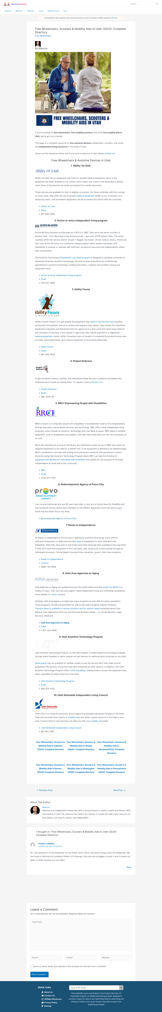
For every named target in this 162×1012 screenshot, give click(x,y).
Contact (44, 563)
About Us (48, 992)
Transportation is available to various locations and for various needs (67, 608)
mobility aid (96, 721)
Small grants (41, 663)
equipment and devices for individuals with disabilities (60, 460)
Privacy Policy (50, 1002)
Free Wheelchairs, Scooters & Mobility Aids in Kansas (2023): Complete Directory (50, 768)
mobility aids (74, 717)
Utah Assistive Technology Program (57, 681)
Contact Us (49, 995)
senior (54, 594)
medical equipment (85, 196)
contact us (109, 153)
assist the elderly (111, 587)
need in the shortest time (102, 322)
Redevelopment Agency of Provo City (58, 518)
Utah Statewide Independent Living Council (61, 728)
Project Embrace (48, 389)
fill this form (97, 382)
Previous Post (44, 790)
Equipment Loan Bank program (75, 257)
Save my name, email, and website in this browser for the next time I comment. (69, 966)
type (79, 541)
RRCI (43, 470)
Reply (129, 867)
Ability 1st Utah (48, 206)
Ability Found (47, 347)
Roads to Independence (52, 559)
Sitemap (47, 1006)
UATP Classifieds (78, 670)
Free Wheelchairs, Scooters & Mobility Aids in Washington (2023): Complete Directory (81, 768)
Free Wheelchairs (43, 36)
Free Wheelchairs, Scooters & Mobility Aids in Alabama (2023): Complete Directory (50, 746)
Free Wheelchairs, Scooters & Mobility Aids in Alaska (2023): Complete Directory (81, 746)
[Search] (157, 4)
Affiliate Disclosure (53, 999)
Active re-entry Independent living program (61, 275)
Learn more (114, 18)
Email (43, 210)
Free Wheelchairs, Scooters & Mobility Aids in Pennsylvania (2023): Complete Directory (111, 768)
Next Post (119, 790)
